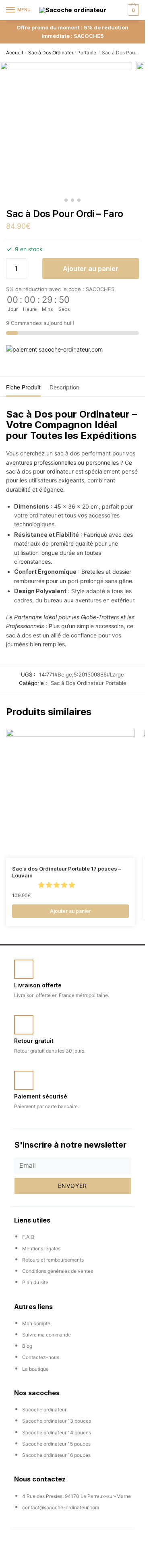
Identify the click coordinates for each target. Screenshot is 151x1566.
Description (64, 387)
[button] (57, 885)
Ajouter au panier (90, 269)
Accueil (14, 53)
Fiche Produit (23, 387)
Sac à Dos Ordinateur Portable (62, 53)
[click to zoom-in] (66, 128)
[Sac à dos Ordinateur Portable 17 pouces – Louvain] (70, 793)
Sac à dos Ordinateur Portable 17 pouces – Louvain (66, 872)
